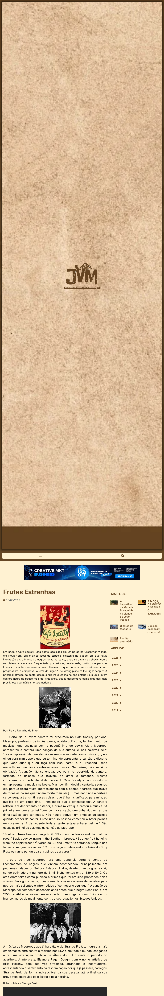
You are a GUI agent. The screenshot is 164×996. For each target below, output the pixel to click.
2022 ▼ (117, 687)
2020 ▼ (117, 702)
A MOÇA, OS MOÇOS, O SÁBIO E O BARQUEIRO (155, 607)
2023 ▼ (117, 680)
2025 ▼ (117, 665)
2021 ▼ (117, 695)
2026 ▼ (117, 657)
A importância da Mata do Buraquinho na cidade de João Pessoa (127, 610)
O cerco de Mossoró (126, 627)
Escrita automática (127, 640)
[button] (40, 555)
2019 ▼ (117, 710)
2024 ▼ (117, 672)
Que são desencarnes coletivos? (155, 629)
